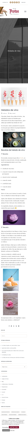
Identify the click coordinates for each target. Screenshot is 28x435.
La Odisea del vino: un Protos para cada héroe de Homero (13, 357)
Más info (12, 430)
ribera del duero (22, 414)
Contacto (5, 2)
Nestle (21, 158)
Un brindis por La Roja (6, 354)
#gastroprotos (4, 376)
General (13, 113)
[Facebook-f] (10, 2)
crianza (23, 411)
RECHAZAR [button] (6, 430)
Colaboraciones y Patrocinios (7, 384)
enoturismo (4, 414)
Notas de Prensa (5, 397)
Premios (3, 400)
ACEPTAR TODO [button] (14, 427)
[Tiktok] (15, 2)
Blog (10, 113)
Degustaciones (4, 386)
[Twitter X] (17, 2)
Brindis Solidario (15, 411)
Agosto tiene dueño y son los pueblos (9, 348)
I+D (2, 394)
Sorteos (3, 402)
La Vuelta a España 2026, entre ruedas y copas (11, 345)
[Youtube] (19, 2)
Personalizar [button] (5, 427)
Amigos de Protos (5, 378)
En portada (4, 389)
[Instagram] (13, 2)
